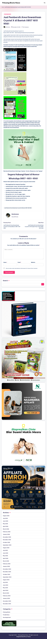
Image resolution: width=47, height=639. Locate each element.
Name (5, 262)
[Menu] (44, 2)
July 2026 (5, 518)
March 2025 (6, 561)
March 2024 (6, 593)
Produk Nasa (6, 614)
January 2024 (6, 598)
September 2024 (7, 577)
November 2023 (7, 603)
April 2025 (5, 558)
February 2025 (6, 563)
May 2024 (5, 587)
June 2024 (5, 585)
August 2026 (6, 515)
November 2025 (7, 539)
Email (19, 262)
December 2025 (7, 537)
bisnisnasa (15, 214)
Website (33, 262)
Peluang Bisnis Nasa (11, 3)
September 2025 (7, 545)
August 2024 (6, 579)
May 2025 (5, 555)
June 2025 (5, 553)
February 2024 (6, 595)
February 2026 (6, 531)
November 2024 (7, 571)
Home (3, 7)
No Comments (26, 27)
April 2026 (5, 526)
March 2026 (6, 529)
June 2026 (5, 521)
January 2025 (6, 566)
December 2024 (7, 569)
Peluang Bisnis (6, 612)
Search (5, 280)
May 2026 (5, 523)
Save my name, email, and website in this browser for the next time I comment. (22, 268)
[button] (15, 216)
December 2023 (7, 601)
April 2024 (5, 590)
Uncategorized (7, 14)
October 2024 (6, 574)
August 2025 (6, 547)
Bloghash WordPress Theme (24, 636)
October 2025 (6, 542)
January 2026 (6, 534)
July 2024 (5, 582)
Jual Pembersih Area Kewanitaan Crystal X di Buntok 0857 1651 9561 (17, 207)
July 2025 (5, 550)
